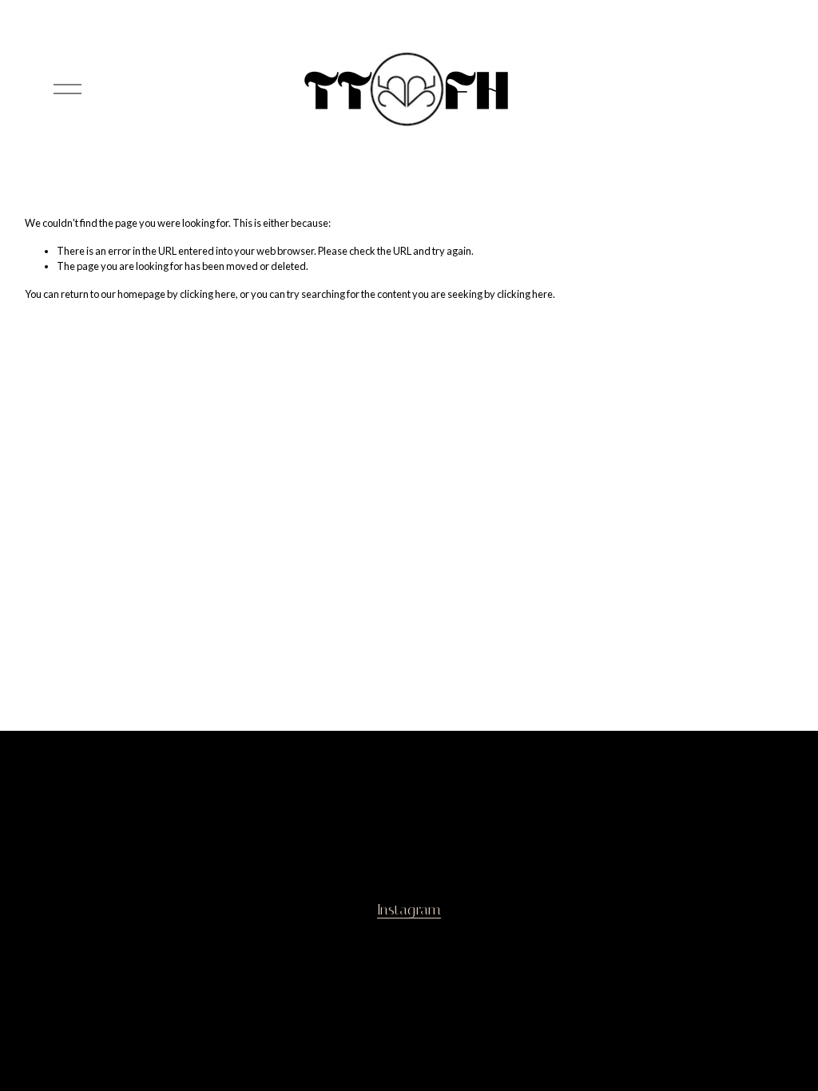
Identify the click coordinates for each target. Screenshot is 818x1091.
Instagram (409, 910)
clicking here (208, 294)
